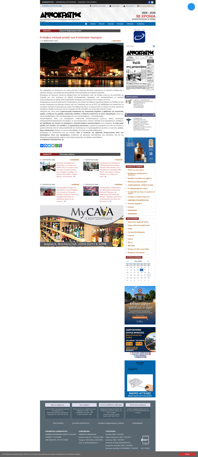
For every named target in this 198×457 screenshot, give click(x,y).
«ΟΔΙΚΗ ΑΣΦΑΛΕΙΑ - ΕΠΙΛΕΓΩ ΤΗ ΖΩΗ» (140, 185)
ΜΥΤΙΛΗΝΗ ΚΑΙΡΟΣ (140, 367)
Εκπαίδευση (140, 24)
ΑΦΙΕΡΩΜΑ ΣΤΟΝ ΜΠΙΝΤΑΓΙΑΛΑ (138, 200)
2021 (131, 263)
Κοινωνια (75, 184)
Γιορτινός (131, 235)
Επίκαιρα (131, 207)
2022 (134, 263)
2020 (127, 263)
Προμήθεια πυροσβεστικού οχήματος (140, 178)
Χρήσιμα (82, 27)
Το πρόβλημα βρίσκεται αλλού (137, 188)
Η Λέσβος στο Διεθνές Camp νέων (139, 197)
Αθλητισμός (130, 24)
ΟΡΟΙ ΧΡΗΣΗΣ (58, 423)
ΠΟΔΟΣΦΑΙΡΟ (132, 210)
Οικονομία (111, 24)
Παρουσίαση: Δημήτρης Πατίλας (138, 222)
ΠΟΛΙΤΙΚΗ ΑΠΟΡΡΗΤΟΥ (81, 423)
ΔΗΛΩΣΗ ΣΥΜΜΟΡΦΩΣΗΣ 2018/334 (111, 423)
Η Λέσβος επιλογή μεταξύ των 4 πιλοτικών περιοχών (71, 37)
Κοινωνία (101, 24)
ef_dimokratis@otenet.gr (146, 6)
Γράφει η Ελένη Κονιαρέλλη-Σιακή (139, 225)
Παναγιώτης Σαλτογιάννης (136, 252)
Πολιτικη (119, 160)
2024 (141, 263)
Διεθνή (90, 27)
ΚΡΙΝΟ (130, 229)
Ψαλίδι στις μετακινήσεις (136, 170)
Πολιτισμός (120, 24)
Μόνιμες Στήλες (46, 27)
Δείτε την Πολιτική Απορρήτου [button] (71, 454)
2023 (138, 263)
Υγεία (74, 27)
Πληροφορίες (99, 27)
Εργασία (56, 27)
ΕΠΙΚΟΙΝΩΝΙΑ (137, 423)
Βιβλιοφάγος (66, 27)
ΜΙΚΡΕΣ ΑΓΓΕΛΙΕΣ (140, 394)
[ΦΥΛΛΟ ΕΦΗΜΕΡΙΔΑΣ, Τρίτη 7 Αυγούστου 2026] (140, 93)
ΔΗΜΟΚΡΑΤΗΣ (48, 2)
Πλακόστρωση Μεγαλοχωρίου (137, 181)
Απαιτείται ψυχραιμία (135, 203)
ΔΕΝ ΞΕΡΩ (131, 246)
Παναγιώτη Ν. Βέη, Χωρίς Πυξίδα (138, 249)
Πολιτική (93, 24)
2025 (145, 263)
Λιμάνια (130, 239)
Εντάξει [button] (187, 454)
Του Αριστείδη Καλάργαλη (136, 232)
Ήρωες (130, 242)
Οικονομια (116, 41)
